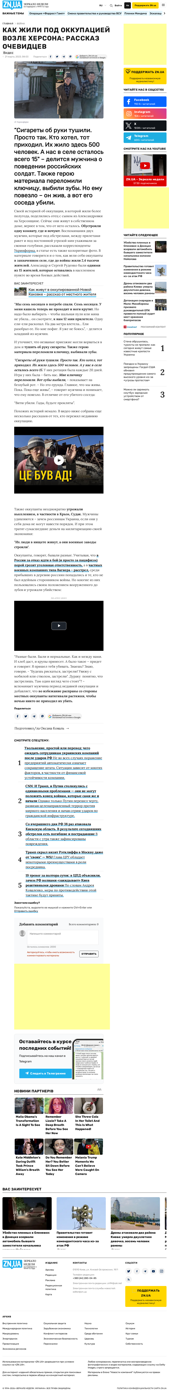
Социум (130, 1323)
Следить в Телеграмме (48, 1073)
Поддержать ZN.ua (145, 5)
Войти (118, 5)
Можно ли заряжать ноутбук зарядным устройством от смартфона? (136, 394)
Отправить (89, 954)
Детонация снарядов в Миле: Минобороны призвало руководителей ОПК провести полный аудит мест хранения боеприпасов (139, 310)
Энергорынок (9, 1338)
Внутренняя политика (14, 1323)
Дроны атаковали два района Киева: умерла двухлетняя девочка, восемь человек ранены (139, 288)
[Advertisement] (62, 997)
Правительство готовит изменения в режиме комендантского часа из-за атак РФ (139, 271)
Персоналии (51, 1343)
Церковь (89, 1338)
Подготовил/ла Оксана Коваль (39, 728)
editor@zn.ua (80, 1291)
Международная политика (17, 1328)
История (130, 1328)
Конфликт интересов (55, 1333)
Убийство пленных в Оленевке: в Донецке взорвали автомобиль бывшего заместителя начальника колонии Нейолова (138, 251)
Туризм (130, 1338)
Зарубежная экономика (57, 1328)
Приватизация (10, 1343)
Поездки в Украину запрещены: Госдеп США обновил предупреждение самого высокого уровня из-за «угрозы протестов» (140, 372)
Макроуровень (10, 1333)
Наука (87, 1323)
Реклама (50, 1280)
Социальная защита (55, 1323)
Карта (48, 1294)
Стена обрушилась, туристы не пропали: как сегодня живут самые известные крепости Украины (139, 348)
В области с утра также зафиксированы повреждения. (63, 834)
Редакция (50, 1275)
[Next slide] (164, 13)
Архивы (49, 1269)
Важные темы (13, 13)
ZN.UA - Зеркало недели (145, 179)
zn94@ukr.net (114, 1283)
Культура (89, 1343)
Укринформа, (25, 250)
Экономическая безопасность (61, 1338)
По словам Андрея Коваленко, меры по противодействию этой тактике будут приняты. (63, 885)
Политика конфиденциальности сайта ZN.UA (142, 1388)
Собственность (134, 1343)
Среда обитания (93, 1333)
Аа (127, 5)
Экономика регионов (14, 1349)
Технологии (91, 1328)
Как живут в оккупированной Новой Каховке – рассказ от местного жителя (62, 291)
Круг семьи (132, 1333)
